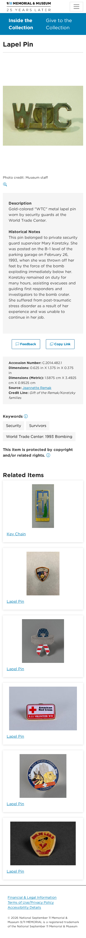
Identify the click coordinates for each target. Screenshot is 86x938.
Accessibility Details (24, 907)
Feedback (27, 344)
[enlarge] (6, 184)
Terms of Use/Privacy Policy (31, 902)
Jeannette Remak (36, 388)
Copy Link (61, 344)
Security (13, 425)
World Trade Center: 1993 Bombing (39, 436)
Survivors (37, 425)
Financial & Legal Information (32, 897)
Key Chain (16, 534)
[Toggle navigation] (76, 6)
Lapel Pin (15, 601)
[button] (48, 455)
